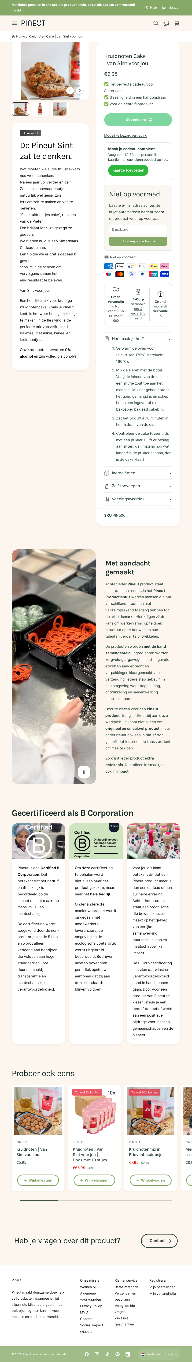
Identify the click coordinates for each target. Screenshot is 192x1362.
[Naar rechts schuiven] (79, 90)
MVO (84, 1312)
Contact (157, 1240)
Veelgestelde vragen (125, 1309)
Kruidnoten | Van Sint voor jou (31, 1152)
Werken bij (88, 1287)
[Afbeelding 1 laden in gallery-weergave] (20, 109)
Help (153, 7)
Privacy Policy (91, 1306)
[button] (14, 23)
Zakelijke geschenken (124, 1321)
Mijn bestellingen (162, 1287)
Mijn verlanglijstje (162, 1293)
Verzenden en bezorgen (125, 1296)
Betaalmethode (127, 1287)
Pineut (27, 1354)
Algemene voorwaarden (90, 1296)
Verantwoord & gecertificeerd (138, 308)
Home (20, 36)
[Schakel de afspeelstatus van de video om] (84, 772)
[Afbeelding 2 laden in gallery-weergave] (40, 109)
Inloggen (173, 7)
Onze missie (89, 1280)
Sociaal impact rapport (91, 1328)
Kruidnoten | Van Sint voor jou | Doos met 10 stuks (90, 1154)
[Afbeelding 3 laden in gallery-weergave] (60, 109)
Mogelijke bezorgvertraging (125, 135)
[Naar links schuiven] (70, 90)
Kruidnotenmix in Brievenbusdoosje (145, 1152)
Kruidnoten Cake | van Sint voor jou (55, 36)
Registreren (158, 1280)
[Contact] (166, 23)
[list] (96, 933)
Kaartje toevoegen (128, 170)
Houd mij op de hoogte (138, 241)
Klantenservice (126, 1280)
